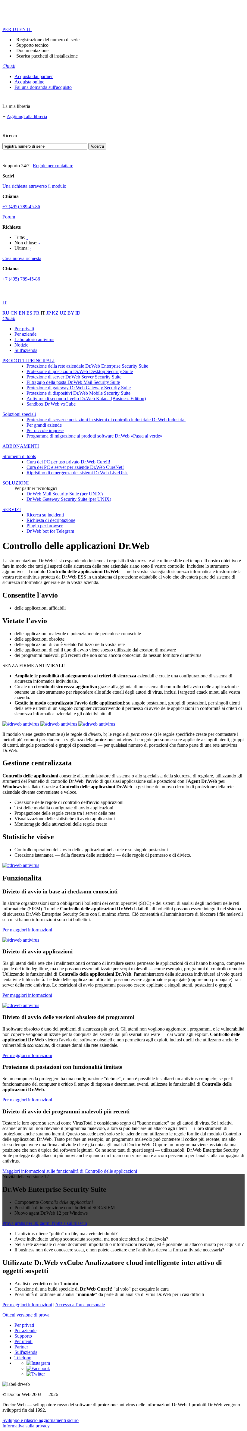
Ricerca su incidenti (45, 514)
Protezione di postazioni (80, 371)
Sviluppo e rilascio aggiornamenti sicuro (40, 1420)
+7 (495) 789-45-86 (21, 206)
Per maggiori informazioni (27, 929)
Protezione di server (74, 376)
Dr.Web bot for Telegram (50, 531)
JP (49, 312)
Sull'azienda (25, 350)
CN (15, 312)
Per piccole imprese (45, 430)
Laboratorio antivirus (34, 339)
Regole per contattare (53, 165)
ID (77, 312)
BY (71, 312)
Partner (21, 1346)
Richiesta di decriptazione (51, 520)
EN (23, 312)
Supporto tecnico (32, 45)
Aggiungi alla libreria (27, 116)
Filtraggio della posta (73, 382)
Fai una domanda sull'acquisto (43, 87)
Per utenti (23, 1341)
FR (37, 312)
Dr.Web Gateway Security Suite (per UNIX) (69, 499)
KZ (56, 312)
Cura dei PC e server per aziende (75, 467)
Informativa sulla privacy (26, 1425)
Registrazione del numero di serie (48, 39)
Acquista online (29, 81)
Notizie (21, 344)
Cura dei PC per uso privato (68, 461)
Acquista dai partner (33, 76)
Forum (8, 216)
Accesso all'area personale (80, 1304)
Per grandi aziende (44, 425)
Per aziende (25, 334)
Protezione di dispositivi (78, 393)
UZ (63, 312)
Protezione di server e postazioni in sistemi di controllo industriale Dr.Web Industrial (106, 419)
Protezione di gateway (79, 387)
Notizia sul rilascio (69, 1223)
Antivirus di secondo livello (86, 398)
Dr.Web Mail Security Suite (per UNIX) (65, 493)
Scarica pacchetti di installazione (47, 55)
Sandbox (51, 403)
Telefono (22, 1357)
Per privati (24, 328)
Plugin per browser (45, 525)
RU (6, 312)
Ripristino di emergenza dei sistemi (77, 472)
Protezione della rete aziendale (87, 366)
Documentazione (32, 50)
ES (30, 312)
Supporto (23, 1335)
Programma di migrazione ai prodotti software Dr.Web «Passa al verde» (94, 435)
